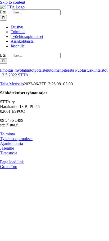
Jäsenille (7, 148)
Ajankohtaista (11, 143)
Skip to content (12, 2)
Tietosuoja (8, 153)
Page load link (12, 162)
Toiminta (7, 134)
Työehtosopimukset (16, 138)
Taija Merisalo (12, 84)
